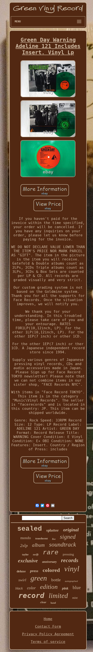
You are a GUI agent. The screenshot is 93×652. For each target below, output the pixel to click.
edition (49, 586)
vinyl (71, 569)
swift (35, 554)
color (31, 588)
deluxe (21, 571)
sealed (29, 529)
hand (53, 602)
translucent (41, 538)
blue (77, 587)
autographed (71, 581)
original (71, 529)
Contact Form (48, 626)
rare (50, 552)
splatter (52, 530)
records (69, 560)
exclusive (28, 560)
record (31, 595)
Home (48, 619)
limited (58, 595)
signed (68, 536)
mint (75, 597)
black (19, 588)
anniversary (49, 561)
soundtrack (62, 544)
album (38, 545)
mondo (25, 538)
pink (65, 588)
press (34, 571)
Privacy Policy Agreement (48, 634)
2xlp (24, 545)
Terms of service (48, 642)
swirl (22, 580)
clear (43, 602)
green (38, 578)
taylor (25, 554)
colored (51, 570)
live (54, 539)
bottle (56, 580)
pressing (68, 554)
